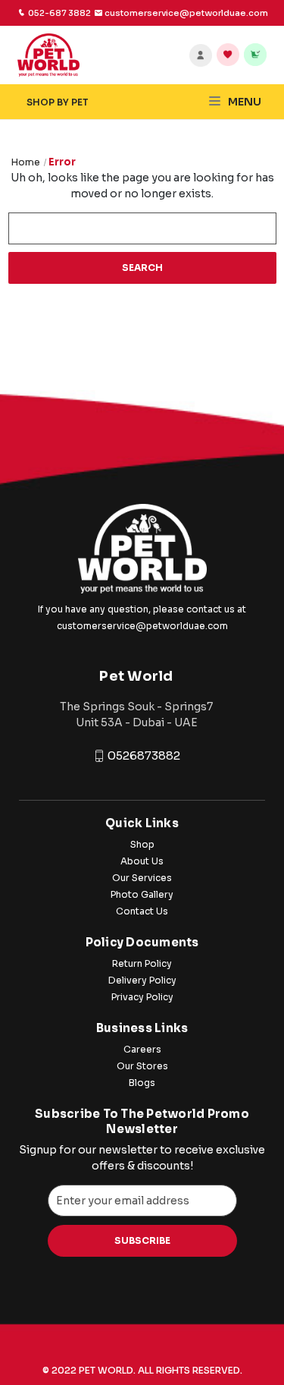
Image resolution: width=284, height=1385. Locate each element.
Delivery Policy (142, 980)
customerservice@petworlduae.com (142, 625)
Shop (142, 844)
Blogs (142, 1082)
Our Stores (142, 1066)
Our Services (142, 877)
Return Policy (142, 963)
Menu (243, 102)
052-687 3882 (59, 13)
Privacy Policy (142, 997)
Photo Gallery (142, 894)
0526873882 (144, 755)
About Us (142, 861)
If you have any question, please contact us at (142, 609)
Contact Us (142, 911)
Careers (142, 1049)
